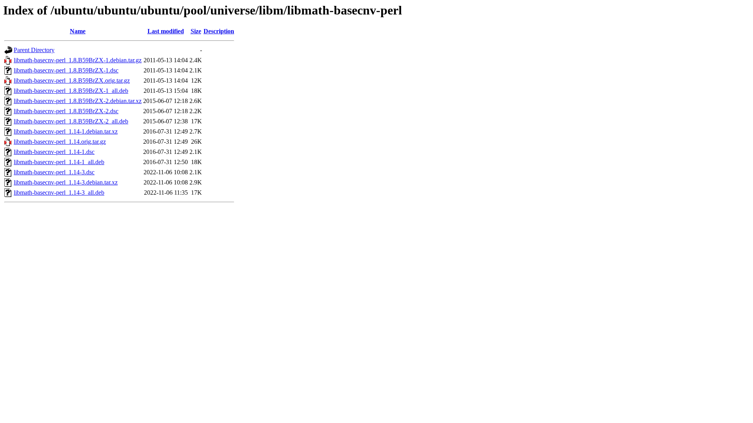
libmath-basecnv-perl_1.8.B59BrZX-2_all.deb (71, 121)
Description (219, 31)
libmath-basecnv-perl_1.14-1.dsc (54, 151)
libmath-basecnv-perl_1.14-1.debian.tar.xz (66, 131)
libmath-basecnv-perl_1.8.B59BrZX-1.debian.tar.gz (78, 60)
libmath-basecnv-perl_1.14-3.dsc (54, 172)
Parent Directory (34, 50)
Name (77, 31)
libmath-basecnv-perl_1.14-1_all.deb (59, 162)
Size (196, 31)
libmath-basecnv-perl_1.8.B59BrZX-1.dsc (66, 70)
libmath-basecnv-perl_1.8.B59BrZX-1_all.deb (71, 90)
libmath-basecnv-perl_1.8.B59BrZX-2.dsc (66, 111)
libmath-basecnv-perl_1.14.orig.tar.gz (60, 141)
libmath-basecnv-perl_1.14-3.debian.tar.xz (66, 182)
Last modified (165, 31)
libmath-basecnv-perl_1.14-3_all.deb (59, 192)
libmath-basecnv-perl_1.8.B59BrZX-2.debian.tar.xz (78, 101)
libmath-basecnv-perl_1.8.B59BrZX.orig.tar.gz (72, 80)
